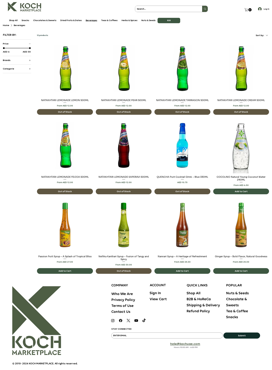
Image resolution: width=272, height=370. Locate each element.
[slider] (4, 48)
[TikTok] (144, 320)
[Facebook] (121, 320)
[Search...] (205, 9)
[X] (128, 320)
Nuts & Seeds (237, 293)
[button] (169, 20)
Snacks (232, 317)
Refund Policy (198, 311)
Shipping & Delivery (203, 305)
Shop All (193, 293)
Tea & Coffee (237, 311)
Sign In (155, 293)
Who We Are (122, 293)
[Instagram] (113, 320)
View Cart (158, 299)
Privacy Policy (123, 299)
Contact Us (120, 311)
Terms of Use (122, 305)
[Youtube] (136, 320)
